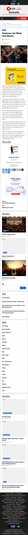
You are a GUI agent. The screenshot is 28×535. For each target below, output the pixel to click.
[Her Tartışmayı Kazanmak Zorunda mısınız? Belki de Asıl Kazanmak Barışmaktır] (14, 476)
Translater (23, 18)
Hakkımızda (6, 515)
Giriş (6, 494)
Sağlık (3, 371)
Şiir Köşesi (4, 377)
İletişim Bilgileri (14, 515)
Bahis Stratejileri (21, 506)
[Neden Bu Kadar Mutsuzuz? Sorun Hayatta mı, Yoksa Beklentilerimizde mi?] (14, 452)
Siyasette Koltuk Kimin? (8, 256)
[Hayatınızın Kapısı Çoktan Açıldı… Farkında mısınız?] (14, 429)
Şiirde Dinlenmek (6, 316)
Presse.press (22, 518)
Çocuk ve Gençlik (6, 329)
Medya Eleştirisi (5, 364)
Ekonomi (4, 339)
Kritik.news (14, 12)
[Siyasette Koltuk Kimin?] (14, 246)
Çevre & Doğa (5, 326)
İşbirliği (9, 516)
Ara (3, 284)
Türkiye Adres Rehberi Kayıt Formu (14, 521)
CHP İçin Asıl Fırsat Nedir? (8, 278)
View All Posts (14, 165)
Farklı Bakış (4, 342)
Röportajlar (11, 502)
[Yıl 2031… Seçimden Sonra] (14, 225)
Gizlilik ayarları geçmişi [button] (7, 513)
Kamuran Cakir (6, 39)
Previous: (8, 202)
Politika (4, 30)
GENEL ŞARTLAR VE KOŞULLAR (10, 518)
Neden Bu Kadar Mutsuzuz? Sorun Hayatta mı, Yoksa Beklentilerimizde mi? (13, 463)
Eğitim (3, 335)
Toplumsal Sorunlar (6, 387)
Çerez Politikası (7, 511)
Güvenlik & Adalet (6, 348)
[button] (2, 18)
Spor (3, 381)
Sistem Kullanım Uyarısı (19, 508)
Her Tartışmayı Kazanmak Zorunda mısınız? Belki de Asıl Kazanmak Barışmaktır (13, 312)
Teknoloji (4, 384)
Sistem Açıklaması (7, 508)
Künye (13, 516)
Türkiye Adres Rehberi (13, 523)
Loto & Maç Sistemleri (7, 361)
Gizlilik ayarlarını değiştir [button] (18, 511)
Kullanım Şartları (9, 509)
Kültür (3, 358)
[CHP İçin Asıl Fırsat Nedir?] (14, 268)
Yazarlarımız (16, 520)
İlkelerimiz (21, 515)
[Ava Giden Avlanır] (14, 407)
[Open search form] (14, 18)
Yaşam (3, 390)
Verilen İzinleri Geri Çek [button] (20, 513)
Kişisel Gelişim (5, 355)
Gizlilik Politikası (18, 509)
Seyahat (4, 374)
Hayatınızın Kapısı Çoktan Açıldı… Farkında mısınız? (13, 301)
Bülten (10, 520)
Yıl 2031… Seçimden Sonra (8, 234)
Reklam (18, 516)
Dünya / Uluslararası (6, 332)
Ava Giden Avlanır (6, 297)
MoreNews (16, 533)
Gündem (4, 345)
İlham (3, 352)
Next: (7, 206)
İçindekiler (11, 494)
